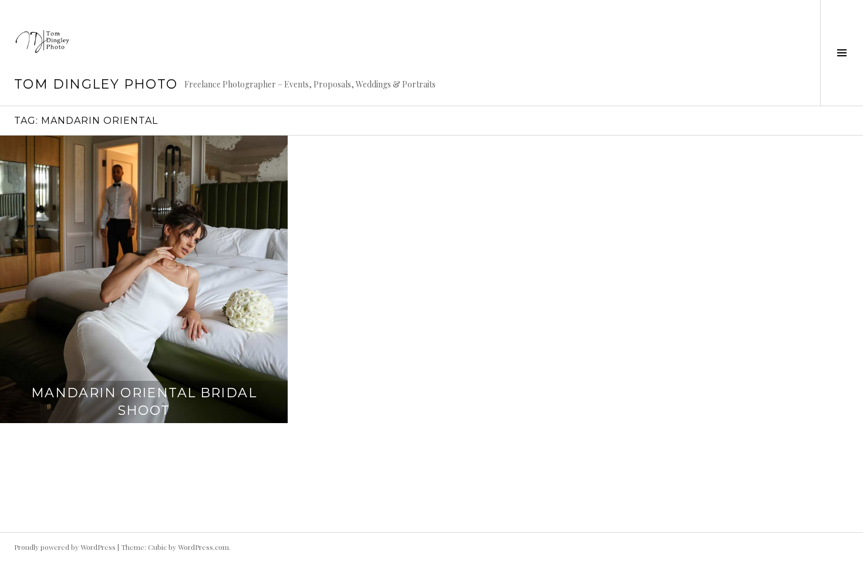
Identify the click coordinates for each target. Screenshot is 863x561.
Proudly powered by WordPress (65, 547)
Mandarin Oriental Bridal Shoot (144, 401)
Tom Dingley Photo (95, 84)
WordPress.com (203, 547)
